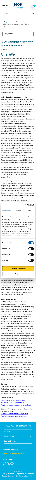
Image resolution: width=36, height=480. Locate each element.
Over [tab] (29, 210)
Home (18, 22)
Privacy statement (8, 474)
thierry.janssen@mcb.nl (20, 414)
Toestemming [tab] (6, 210)
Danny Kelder (5, 400)
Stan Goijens (5, 402)
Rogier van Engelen (7, 405)
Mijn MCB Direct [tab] (9, 436)
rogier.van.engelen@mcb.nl (23, 405)
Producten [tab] (8, 432)
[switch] (31, 248)
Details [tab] (18, 210)
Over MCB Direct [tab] (10, 441)
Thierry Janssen (6, 414)
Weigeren (18, 274)
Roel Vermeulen (6, 416)
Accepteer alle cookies (18, 268)
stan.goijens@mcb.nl (17, 402)
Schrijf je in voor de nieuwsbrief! (14, 453)
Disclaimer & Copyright (23, 476)
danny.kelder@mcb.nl (18, 400)
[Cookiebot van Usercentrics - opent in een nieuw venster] (25, 205)
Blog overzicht (8, 22)
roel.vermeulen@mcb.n (19, 416)
